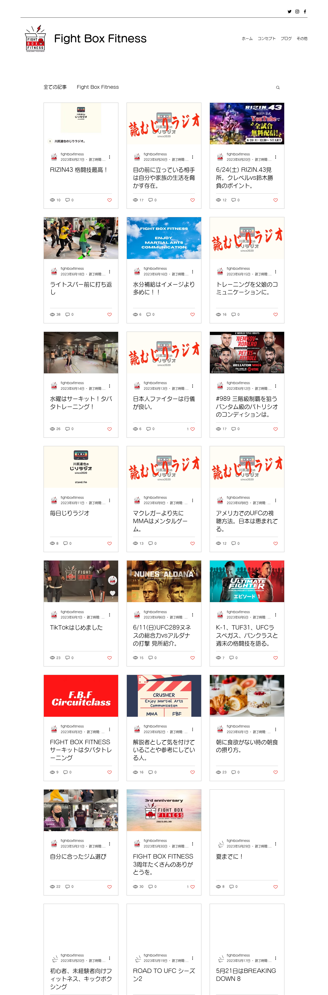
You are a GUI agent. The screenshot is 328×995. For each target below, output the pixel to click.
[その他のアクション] (111, 157)
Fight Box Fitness (98, 87)
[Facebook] (305, 11)
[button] (277, 88)
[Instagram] (297, 11)
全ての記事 (55, 87)
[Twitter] (289, 11)
